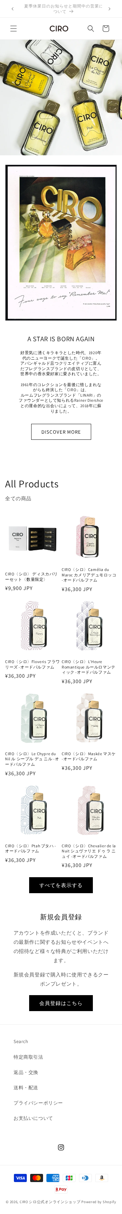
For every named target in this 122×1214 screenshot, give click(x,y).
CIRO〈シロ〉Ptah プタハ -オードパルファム (30, 848)
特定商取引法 (28, 1057)
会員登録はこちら (61, 1003)
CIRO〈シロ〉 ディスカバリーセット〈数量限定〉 (31, 576)
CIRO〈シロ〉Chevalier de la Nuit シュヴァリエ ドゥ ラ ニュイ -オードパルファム (89, 851)
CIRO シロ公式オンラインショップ (50, 1201)
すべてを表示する (61, 885)
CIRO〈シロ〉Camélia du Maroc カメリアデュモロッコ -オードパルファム (89, 575)
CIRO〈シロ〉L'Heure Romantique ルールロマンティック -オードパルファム (89, 667)
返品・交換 (26, 1072)
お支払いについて (33, 1118)
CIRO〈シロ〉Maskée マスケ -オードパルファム (89, 756)
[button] (13, 28)
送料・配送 (26, 1088)
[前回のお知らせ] (12, 8)
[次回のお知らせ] (109, 8)
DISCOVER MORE (61, 432)
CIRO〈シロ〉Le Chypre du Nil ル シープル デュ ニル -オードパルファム (32, 759)
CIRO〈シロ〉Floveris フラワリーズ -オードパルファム (32, 664)
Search (21, 1041)
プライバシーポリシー (38, 1103)
